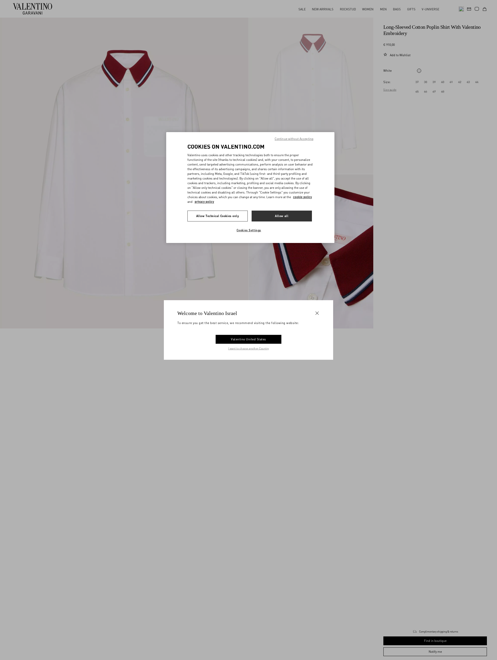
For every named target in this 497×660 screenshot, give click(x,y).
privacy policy (204, 202)
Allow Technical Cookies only (217, 216)
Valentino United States (248, 339)
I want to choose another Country (248, 348)
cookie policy (302, 197)
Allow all (281, 216)
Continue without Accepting (294, 139)
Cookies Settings (249, 230)
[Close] (317, 313)
